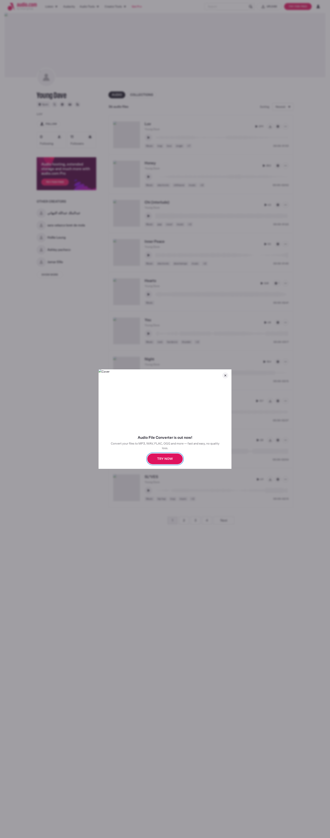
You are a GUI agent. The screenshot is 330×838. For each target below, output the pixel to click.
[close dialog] (225, 375)
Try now (165, 459)
